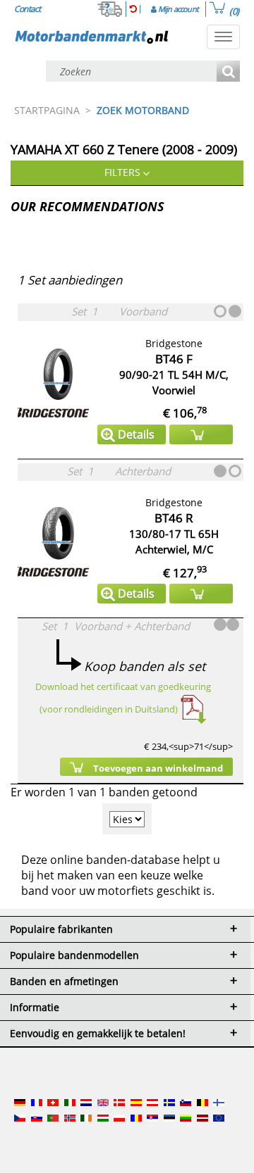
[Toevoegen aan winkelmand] (201, 434)
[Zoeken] (228, 72)
